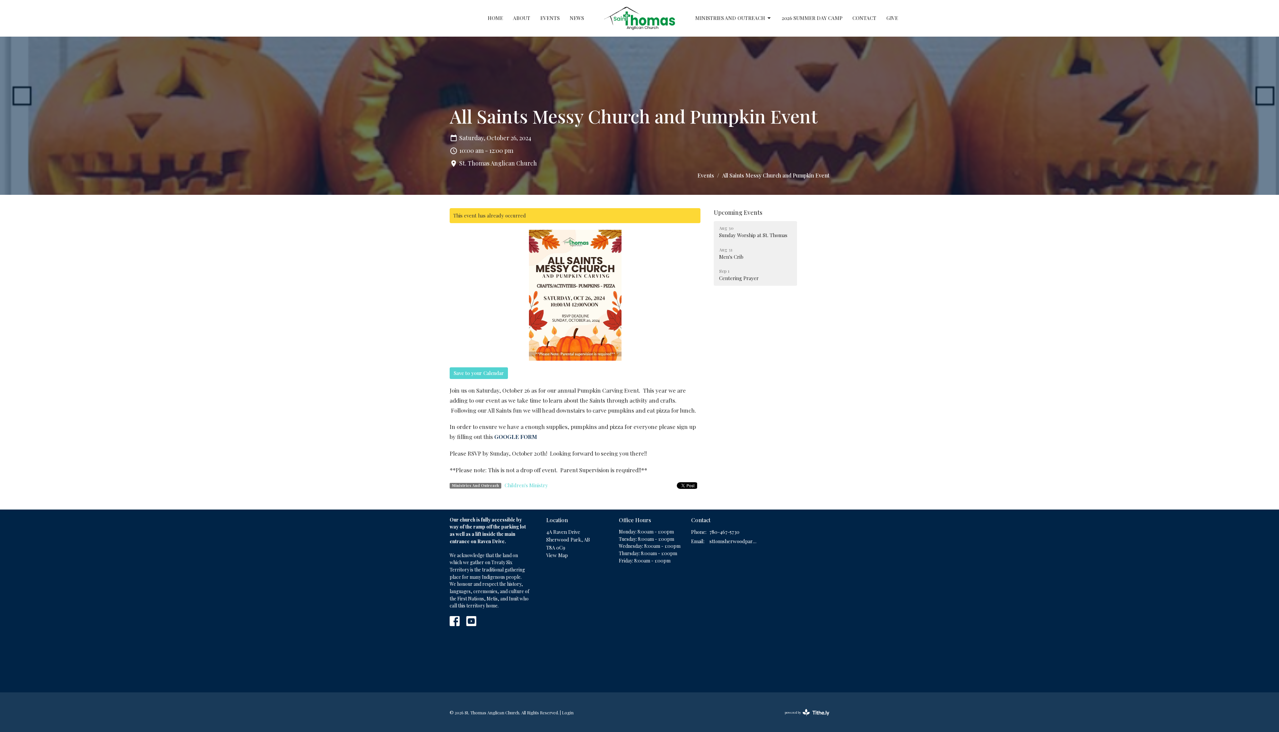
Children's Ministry (526, 485)
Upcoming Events (738, 212)
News (577, 18)
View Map (557, 555)
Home (495, 18)
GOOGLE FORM (515, 436)
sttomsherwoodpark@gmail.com (733, 541)
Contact (864, 18)
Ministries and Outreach (730, 18)
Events (550, 18)
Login (568, 712)
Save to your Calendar (479, 373)
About (521, 18)
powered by (803, 718)
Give (892, 18)
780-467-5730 (724, 532)
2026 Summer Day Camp (812, 18)
